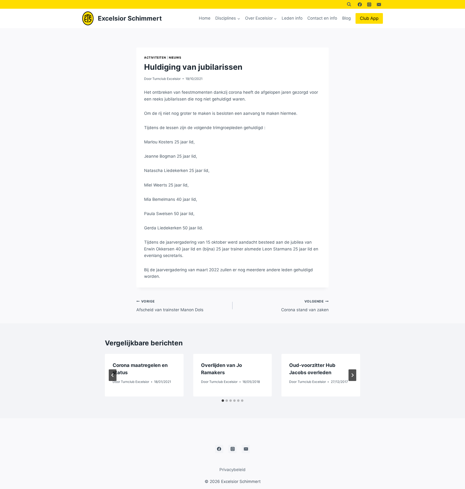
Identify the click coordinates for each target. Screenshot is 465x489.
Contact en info (322, 18)
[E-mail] (379, 4)
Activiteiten (155, 57)
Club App (369, 18)
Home (204, 18)
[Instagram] (369, 4)
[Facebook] (360, 4)
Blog (346, 18)
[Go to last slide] (112, 375)
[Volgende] (352, 375)
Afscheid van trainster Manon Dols (169, 305)
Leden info (292, 18)
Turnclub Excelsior (166, 79)
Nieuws (175, 57)
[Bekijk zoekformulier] (349, 4)
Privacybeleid (232, 469)
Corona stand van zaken (305, 305)
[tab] (223, 400)
